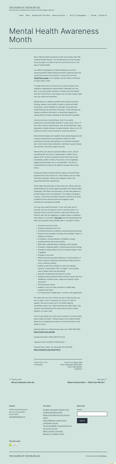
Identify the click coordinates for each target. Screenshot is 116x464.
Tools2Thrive (78, 369)
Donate (94, 15)
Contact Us (103, 15)
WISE (80, 362)
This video (58, 218)
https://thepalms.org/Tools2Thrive (47, 350)
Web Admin (39, 364)
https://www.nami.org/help (44, 332)
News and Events (58, 15)
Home (21, 15)
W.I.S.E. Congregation (78, 15)
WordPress (103, 456)
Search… (80, 409)
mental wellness (77, 366)
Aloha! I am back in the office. (53, 431)
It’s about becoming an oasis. (52, 412)
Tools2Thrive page (41, 78)
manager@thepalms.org (17, 417)
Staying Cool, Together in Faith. (53, 434)
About (28, 15)
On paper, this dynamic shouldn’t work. (56, 410)
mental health (69, 364)
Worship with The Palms (41, 15)
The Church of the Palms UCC (24, 7)
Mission (76, 362)
